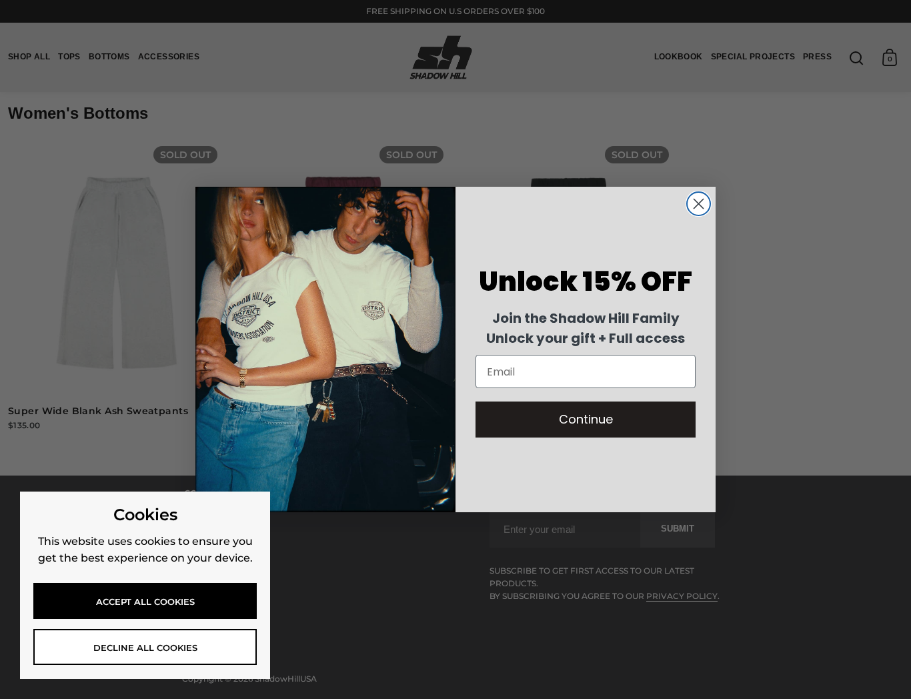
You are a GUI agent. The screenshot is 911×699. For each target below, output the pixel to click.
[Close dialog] (698, 203)
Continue (586, 419)
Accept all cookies (145, 601)
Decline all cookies (145, 647)
